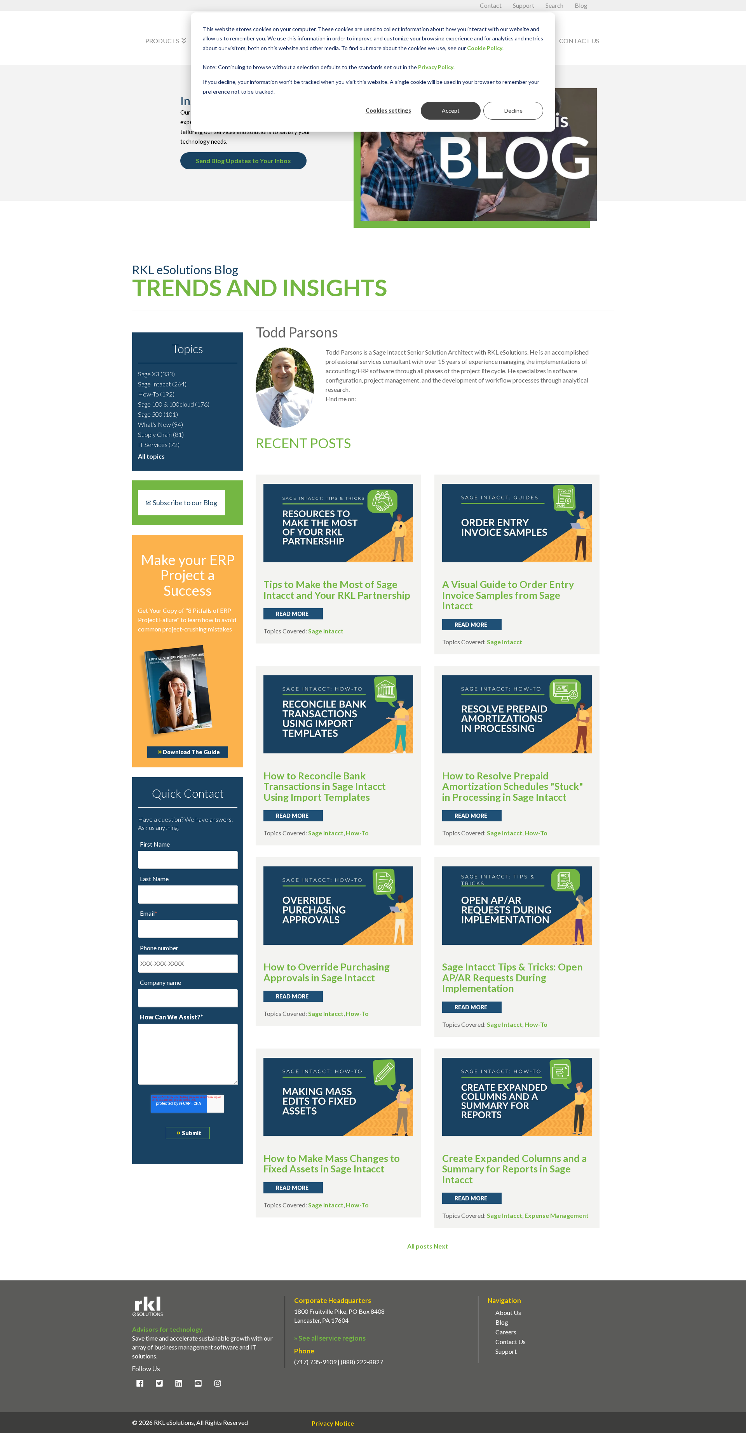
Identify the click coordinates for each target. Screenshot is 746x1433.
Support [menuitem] (506, 1351)
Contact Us (579, 40)
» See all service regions (330, 1338)
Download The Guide (191, 752)
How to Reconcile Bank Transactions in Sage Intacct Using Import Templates (324, 786)
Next (441, 1246)
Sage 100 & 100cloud (173, 404)
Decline (513, 110)
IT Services (159, 444)
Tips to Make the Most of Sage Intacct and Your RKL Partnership (336, 589)
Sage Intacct (162, 384)
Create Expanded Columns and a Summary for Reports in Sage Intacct (514, 1168)
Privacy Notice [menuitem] (333, 1423)
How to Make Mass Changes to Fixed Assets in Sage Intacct (331, 1163)
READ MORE (292, 613)
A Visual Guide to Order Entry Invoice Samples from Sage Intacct (508, 594)
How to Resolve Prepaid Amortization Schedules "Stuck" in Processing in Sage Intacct (512, 786)
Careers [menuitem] (505, 1332)
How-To (156, 394)
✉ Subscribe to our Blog (181, 502)
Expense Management (557, 1215)
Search (555, 5)
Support (524, 5)
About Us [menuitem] (508, 1312)
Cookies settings (388, 110)
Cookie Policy (484, 48)
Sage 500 (158, 414)
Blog (581, 5)
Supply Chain (161, 434)
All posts (419, 1246)
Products (166, 40)
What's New (160, 424)
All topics (151, 456)
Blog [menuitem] (501, 1322)
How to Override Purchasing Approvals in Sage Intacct (326, 972)
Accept (451, 110)
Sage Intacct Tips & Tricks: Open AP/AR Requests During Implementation (512, 977)
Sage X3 (156, 373)
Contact (491, 5)
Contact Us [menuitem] (510, 1341)
